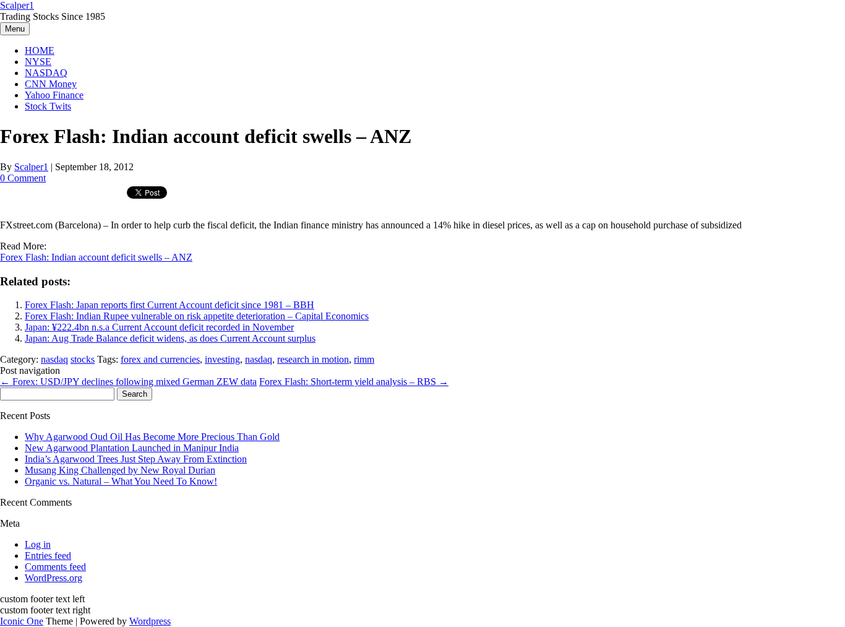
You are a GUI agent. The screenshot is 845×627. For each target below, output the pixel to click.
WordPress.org (53, 578)
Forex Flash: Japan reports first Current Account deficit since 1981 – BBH (169, 305)
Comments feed (55, 566)
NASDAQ (46, 72)
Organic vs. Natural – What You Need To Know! (121, 481)
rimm (364, 359)
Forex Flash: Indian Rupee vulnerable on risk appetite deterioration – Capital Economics (197, 316)
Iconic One (21, 621)
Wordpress (150, 621)
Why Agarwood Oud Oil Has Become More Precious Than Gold (152, 436)
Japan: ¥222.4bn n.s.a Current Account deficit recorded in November (159, 327)
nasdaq (54, 359)
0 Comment (23, 178)
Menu (15, 28)
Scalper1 (17, 5)
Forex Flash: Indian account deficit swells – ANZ (96, 257)
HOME (39, 50)
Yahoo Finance (54, 95)
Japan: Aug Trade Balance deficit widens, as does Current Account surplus (170, 338)
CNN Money (51, 84)
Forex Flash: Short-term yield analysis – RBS (353, 381)
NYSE (38, 61)
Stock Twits (48, 106)
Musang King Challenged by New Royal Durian (120, 470)
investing (222, 359)
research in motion (313, 359)
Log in (38, 544)
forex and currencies (160, 359)
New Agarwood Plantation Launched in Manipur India (132, 448)
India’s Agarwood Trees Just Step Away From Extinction (136, 459)
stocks (83, 359)
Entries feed (48, 555)
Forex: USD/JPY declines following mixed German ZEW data (128, 381)
